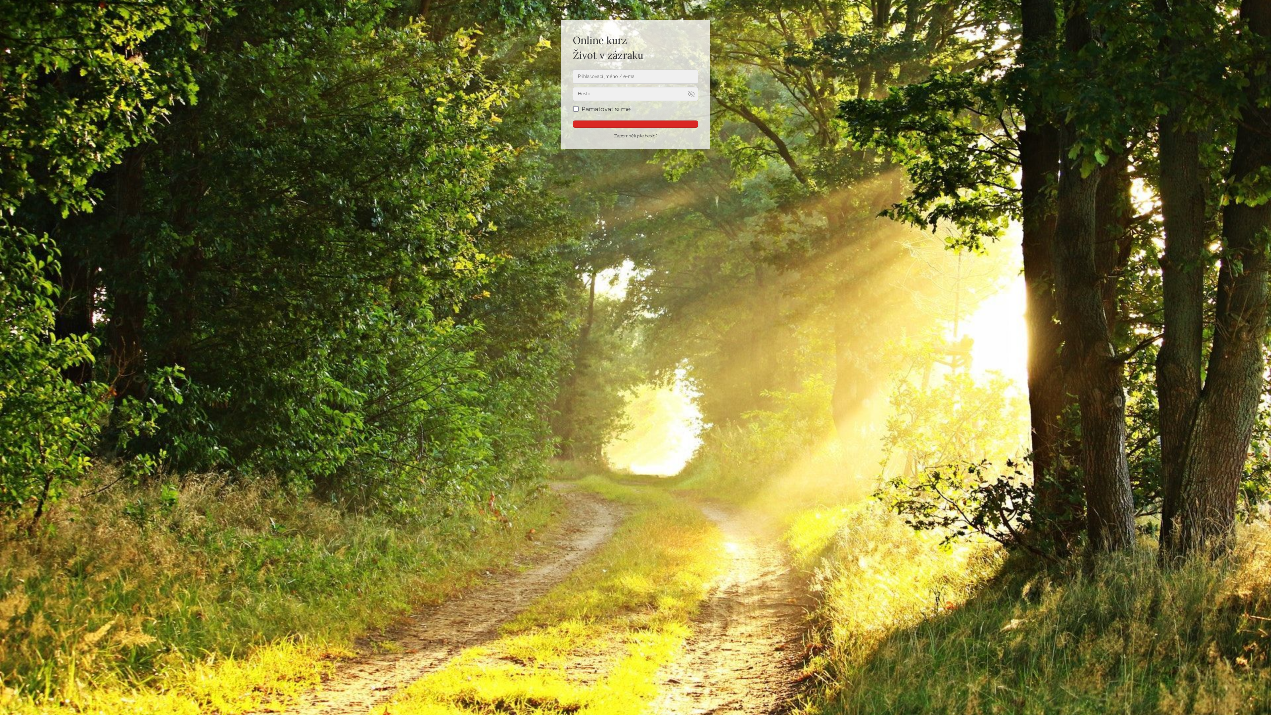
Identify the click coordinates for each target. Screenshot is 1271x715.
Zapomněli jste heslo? (635, 135)
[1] (635, 124)
